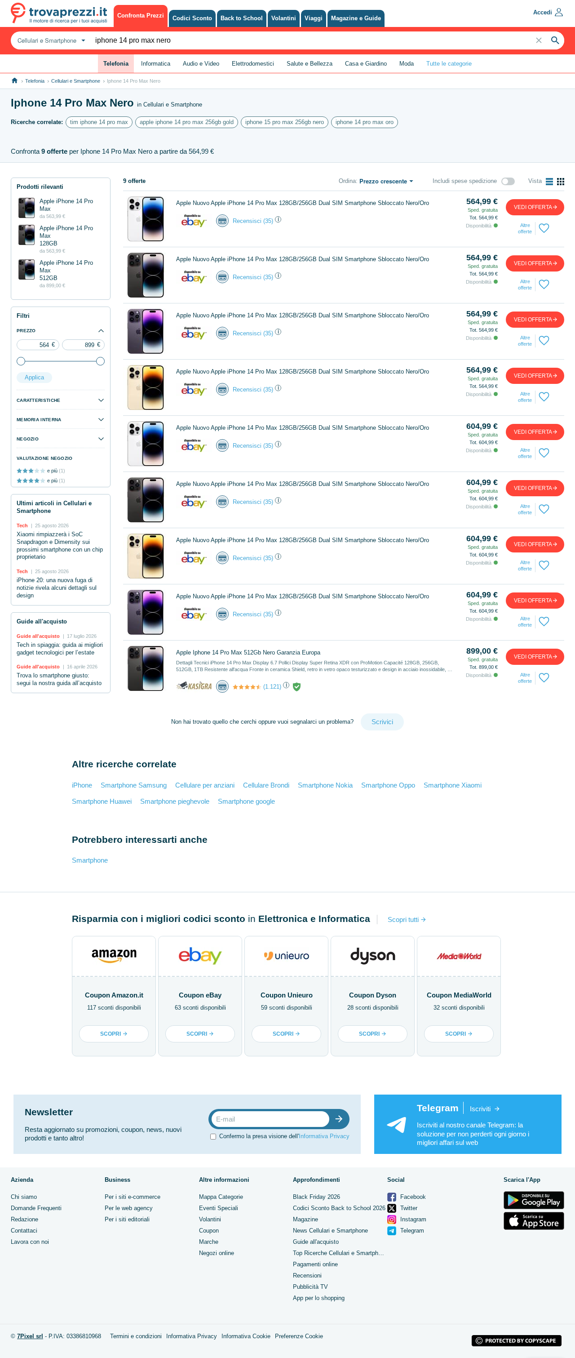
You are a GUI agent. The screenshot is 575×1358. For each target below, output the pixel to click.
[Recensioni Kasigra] (247, 687)
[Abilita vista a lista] (549, 181)
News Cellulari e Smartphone (330, 1230)
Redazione (24, 1219)
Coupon (209, 1230)
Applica (34, 377)
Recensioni (307, 1275)
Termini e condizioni (136, 1336)
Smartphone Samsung (134, 785)
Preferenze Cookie (299, 1336)
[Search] (555, 40)
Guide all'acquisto (316, 1241)
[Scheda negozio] (194, 220)
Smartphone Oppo (388, 785)
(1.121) (272, 686)
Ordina (347, 181)
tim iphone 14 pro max (99, 122)
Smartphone (90, 860)
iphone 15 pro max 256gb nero (284, 122)
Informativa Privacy (324, 1136)
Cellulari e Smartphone (75, 81)
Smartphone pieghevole (174, 801)
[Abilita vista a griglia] (560, 181)
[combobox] (50, 40)
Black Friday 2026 (316, 1196)
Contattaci (24, 1230)
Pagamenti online (315, 1264)
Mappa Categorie (221, 1196)
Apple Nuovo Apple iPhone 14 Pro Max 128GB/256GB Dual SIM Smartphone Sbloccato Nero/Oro (302, 203)
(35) (268, 221)
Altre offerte (525, 228)
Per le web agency (129, 1208)
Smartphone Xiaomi (453, 785)
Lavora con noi (30, 1241)
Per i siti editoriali (127, 1219)
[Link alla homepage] (14, 80)
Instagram (412, 1219)
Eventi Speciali (218, 1208)
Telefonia (34, 81)
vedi (533, 207)
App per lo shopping (319, 1298)
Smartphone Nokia (325, 785)
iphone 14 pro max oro (365, 122)
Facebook (412, 1196)
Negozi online (216, 1253)
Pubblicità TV (310, 1286)
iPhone (82, 785)
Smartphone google (246, 801)
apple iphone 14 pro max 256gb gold (187, 122)
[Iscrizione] (340, 1119)
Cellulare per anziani (204, 785)
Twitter (407, 1208)
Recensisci (247, 221)
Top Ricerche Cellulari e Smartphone (340, 1253)
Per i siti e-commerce (132, 1196)
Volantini (210, 1219)
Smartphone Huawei (102, 801)
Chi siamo (24, 1196)
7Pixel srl (30, 1336)
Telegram (411, 1230)
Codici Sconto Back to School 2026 (339, 1208)
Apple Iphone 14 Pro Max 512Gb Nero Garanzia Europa (248, 652)
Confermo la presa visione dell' (284, 1136)
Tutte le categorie (449, 63)
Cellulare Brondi (266, 785)
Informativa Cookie (245, 1336)
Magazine (305, 1219)
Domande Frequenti (36, 1208)
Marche (208, 1241)
